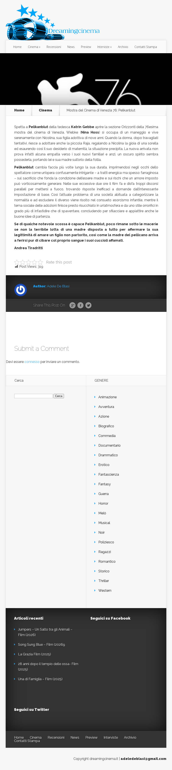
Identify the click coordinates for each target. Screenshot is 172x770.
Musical (104, 523)
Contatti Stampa (145, 47)
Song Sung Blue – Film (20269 (41, 645)
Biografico (106, 426)
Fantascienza (108, 474)
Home (17, 47)
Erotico (103, 465)
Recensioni (54, 47)
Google (72, 305)
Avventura (106, 407)
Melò (102, 513)
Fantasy (104, 484)
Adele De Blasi (58, 286)
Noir (101, 533)
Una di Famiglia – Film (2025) (40, 679)
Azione (103, 416)
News (71, 47)
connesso (32, 362)
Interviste (103, 47)
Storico (103, 571)
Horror (103, 503)
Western (104, 591)
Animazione (107, 397)
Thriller (103, 581)
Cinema (33, 47)
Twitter (88, 305)
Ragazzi (104, 552)
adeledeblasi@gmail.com (143, 759)
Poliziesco (106, 542)
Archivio (123, 47)
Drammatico (108, 455)
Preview (86, 47)
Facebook (80, 305)
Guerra (103, 494)
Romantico (107, 562)
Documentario (109, 445)
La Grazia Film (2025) (34, 654)
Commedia (107, 436)
